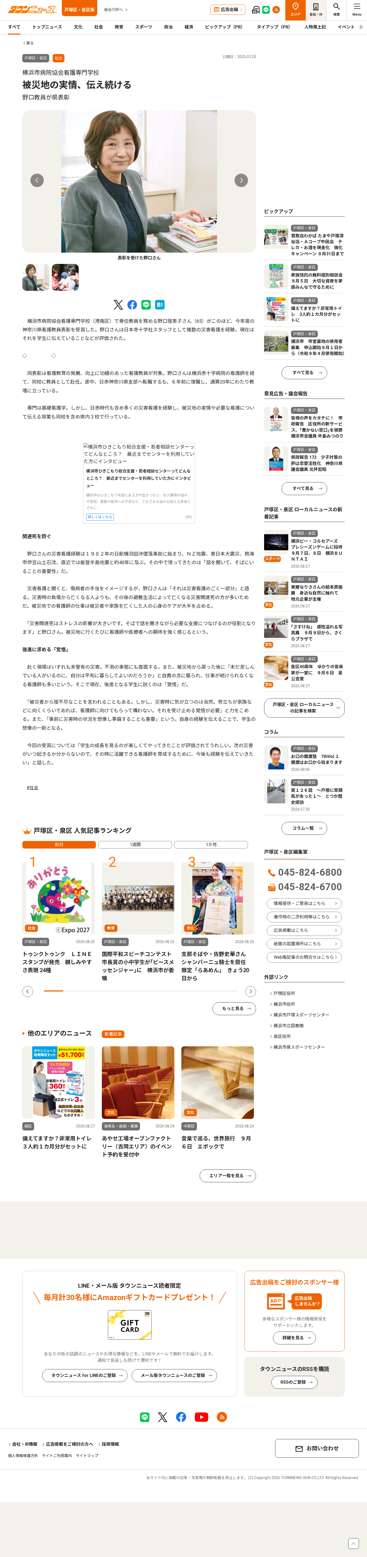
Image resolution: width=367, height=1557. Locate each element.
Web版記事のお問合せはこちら (304, 957)
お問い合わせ (323, 1448)
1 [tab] (53, 991)
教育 (119, 27)
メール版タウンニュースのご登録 (173, 1375)
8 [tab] (189, 991)
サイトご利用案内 (57, 1456)
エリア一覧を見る (226, 1175)
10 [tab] (228, 991)
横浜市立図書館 (289, 1025)
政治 (168, 27)
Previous (37, 180)
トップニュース (47, 27)
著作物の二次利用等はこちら (302, 916)
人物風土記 (315, 27)
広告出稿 (229, 9)
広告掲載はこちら (291, 930)
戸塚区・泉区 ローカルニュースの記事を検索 (303, 708)
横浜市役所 (284, 1004)
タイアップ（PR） (275, 27)
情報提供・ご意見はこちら (299, 903)
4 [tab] (111, 991)
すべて (14, 27)
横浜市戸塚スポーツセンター (301, 1015)
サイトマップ (87, 1456)
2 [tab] (72, 991)
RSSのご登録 (293, 1382)
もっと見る (233, 1008)
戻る (30, 43)
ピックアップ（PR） (225, 27)
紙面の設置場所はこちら (297, 943)
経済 (189, 27)
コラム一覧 (303, 828)
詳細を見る (293, 1337)
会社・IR (316, 14)
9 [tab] (208, 991)
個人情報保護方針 (23, 1456)
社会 (98, 27)
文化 (78, 27)
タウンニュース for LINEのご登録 (83, 1375)
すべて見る (303, 372)
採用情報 (110, 1444)
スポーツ (143, 27)
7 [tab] (170, 991)
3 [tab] (92, 991)
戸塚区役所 (284, 993)
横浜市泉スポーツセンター (299, 1047)
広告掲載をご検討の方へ (69, 1444)
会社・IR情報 (24, 1444)
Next (241, 180)
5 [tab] (131, 991)
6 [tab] (150, 991)
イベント (346, 27)
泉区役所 (282, 1036)
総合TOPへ (113, 10)
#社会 (32, 787)
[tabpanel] (139, 185)
